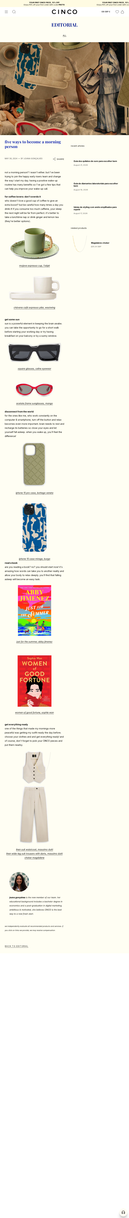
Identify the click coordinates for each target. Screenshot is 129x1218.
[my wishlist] (117, 12)
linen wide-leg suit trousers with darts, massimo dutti (34, 853)
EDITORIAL (64, 25)
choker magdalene (34, 857)
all (64, 35)
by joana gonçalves (31, 158)
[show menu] (6, 12)
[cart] (122, 12)
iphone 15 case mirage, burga (34, 558)
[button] (14, 12)
